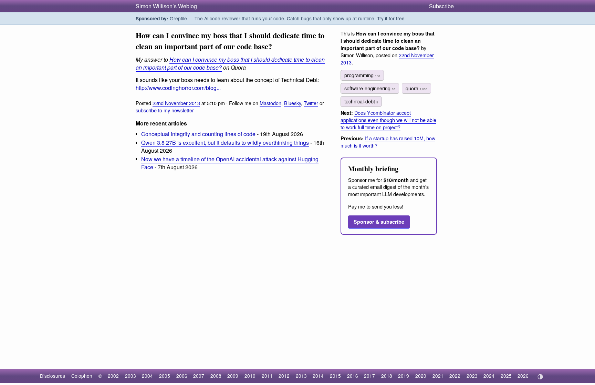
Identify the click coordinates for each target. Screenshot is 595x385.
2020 (420, 375)
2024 (488, 375)
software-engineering (369, 88)
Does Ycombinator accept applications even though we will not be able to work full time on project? (388, 120)
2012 (284, 375)
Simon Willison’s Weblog (166, 6)
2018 (386, 375)
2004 (147, 375)
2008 (215, 375)
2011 (267, 375)
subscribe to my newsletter (165, 110)
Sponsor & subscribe (379, 221)
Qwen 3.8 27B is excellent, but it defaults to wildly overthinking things (225, 142)
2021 (437, 375)
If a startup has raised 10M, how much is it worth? (388, 141)
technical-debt (361, 101)
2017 (369, 375)
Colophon (81, 375)
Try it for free (391, 18)
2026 (523, 375)
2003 (130, 375)
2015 (335, 375)
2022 (454, 375)
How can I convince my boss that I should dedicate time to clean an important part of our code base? (230, 63)
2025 (506, 375)
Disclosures (52, 375)
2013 (301, 375)
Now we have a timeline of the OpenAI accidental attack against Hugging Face (230, 163)
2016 (352, 375)
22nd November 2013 (176, 103)
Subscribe (441, 6)
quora (416, 88)
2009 (232, 375)
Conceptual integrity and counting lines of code (198, 134)
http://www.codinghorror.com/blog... (178, 88)
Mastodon (270, 103)
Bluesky (292, 103)
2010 (249, 375)
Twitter (311, 103)
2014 (318, 375)
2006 (181, 375)
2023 (472, 375)
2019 (403, 375)
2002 (113, 375)
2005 (164, 375)
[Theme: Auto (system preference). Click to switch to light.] (540, 377)
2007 (198, 375)
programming (362, 75)
